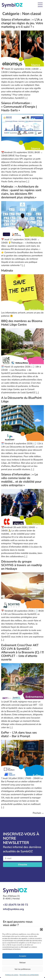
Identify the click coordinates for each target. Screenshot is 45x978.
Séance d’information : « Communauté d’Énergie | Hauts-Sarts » (19, 106)
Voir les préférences (22, 969)
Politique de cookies (11, 975)
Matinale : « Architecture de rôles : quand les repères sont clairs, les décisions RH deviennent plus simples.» (21, 192)
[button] (41, 929)
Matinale (7, 271)
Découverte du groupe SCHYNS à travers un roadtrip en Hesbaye (21, 565)
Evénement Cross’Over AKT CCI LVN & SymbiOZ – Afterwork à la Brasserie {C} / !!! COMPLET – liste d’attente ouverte (22, 652)
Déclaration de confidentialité (29, 975)
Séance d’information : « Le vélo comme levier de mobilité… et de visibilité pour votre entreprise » (21, 479)
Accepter (22, 956)
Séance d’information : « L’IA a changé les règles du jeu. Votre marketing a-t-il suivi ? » (22, 23)
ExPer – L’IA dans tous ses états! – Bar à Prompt (19, 734)
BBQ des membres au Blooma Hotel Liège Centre (21, 323)
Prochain (38, 813)
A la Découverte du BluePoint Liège (21, 399)
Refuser (22, 962)
